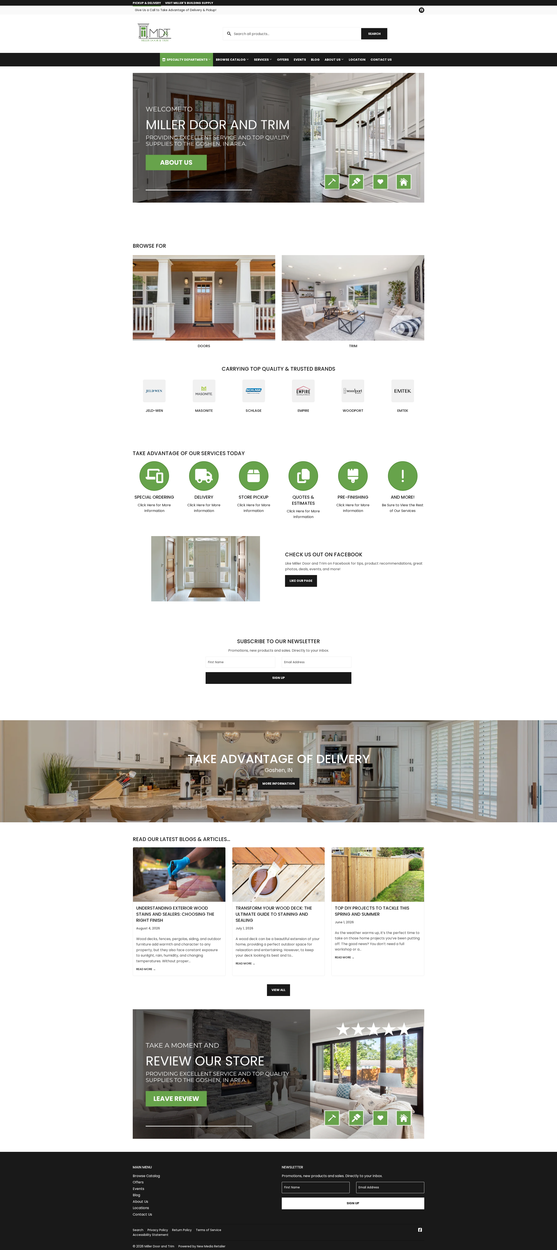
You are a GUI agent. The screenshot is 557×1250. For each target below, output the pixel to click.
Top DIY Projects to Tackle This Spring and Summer (372, 911)
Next (415, 138)
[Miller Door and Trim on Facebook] (420, 1230)
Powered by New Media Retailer (201, 1246)
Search (377, 34)
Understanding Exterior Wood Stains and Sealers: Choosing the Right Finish (175, 914)
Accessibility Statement (150, 1235)
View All (278, 990)
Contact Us (381, 59)
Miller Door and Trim (159, 1246)
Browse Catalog (231, 59)
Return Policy (182, 1230)
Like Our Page (301, 581)
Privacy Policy (158, 1230)
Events (300, 59)
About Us (333, 59)
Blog (315, 59)
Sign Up (278, 678)
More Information (278, 783)
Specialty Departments (187, 59)
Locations (141, 1207)
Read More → (146, 969)
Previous (142, 138)
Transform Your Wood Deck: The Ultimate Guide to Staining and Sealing (274, 914)
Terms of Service (208, 1230)
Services (261, 59)
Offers (283, 59)
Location (357, 59)
